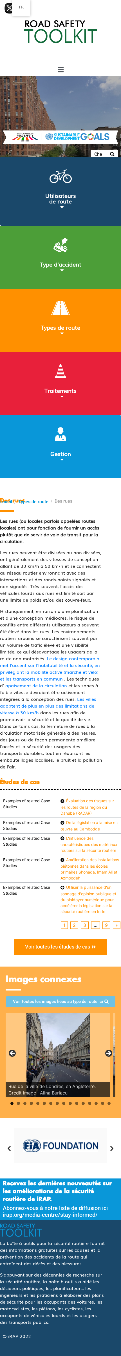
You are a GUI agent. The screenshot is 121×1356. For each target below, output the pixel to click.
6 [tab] (44, 1103)
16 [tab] (109, 1103)
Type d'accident (60, 264)
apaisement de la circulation (36, 685)
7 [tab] (50, 1103)
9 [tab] (63, 1103)
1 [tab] (12, 1103)
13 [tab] (89, 1103)
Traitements (60, 390)
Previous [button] (12, 1053)
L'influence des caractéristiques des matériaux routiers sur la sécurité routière (88, 844)
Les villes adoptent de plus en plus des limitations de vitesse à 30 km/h (48, 705)
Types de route (60, 327)
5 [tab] (37, 1103)
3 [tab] (24, 1103)
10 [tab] (70, 1103)
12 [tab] (83, 1103)
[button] (9, 1148)
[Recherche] (112, 154)
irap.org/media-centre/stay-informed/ (50, 1214)
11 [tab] (76, 1103)
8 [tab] (57, 1103)
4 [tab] (31, 1103)
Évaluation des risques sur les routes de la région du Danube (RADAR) (87, 807)
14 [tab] (96, 1103)
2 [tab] (18, 1103)
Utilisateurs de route (60, 198)
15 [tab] (102, 1103)
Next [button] (108, 1053)
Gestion (60, 453)
